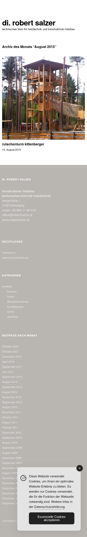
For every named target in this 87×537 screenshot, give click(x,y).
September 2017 (12, 367)
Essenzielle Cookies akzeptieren (52, 518)
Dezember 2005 (11, 478)
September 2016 (12, 377)
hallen (10, 296)
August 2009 (10, 453)
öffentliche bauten (18, 301)
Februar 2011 (10, 427)
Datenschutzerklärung (49, 506)
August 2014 (10, 392)
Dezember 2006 (11, 468)
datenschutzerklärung (15, 258)
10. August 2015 (11, 149)
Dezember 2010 (11, 432)
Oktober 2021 (10, 351)
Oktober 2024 (10, 346)
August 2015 (10, 382)
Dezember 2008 (11, 458)
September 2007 (12, 463)
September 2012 (12, 402)
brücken (12, 291)
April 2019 (8, 362)
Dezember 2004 (11, 483)
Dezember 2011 (11, 412)
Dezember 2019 (11, 356)
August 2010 (10, 442)
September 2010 (12, 438)
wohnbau (12, 317)
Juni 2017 (8, 372)
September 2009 (12, 448)
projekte (7, 286)
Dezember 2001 (11, 493)
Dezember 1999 (11, 498)
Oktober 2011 (10, 417)
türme (10, 311)
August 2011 (10, 422)
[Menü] (7, 5)
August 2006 (10, 473)
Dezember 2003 (11, 488)
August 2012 (10, 407)
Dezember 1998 (11, 503)
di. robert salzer (28, 22)
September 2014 (12, 387)
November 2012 (11, 397)
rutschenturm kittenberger (23, 144)
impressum (9, 252)
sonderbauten (15, 307)
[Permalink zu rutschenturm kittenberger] (43, 138)
